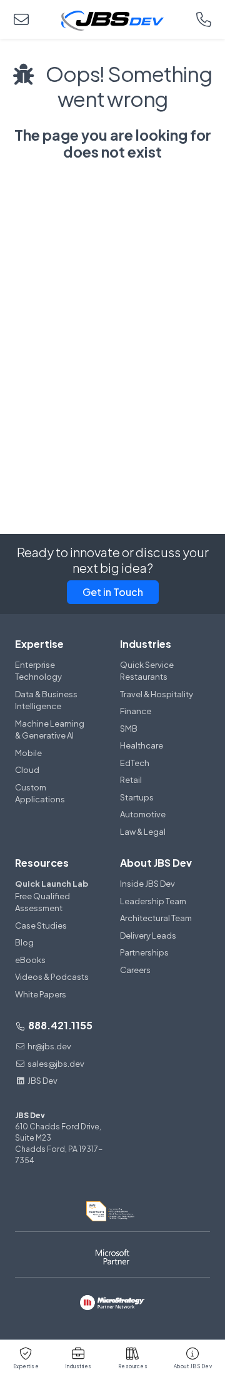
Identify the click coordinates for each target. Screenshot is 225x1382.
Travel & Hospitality (156, 694)
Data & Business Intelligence (46, 700)
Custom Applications (40, 793)
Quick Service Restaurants (147, 671)
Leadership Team (153, 901)
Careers (135, 970)
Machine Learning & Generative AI (49, 730)
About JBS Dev (156, 862)
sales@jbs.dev (56, 1064)
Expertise (39, 643)
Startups (137, 797)
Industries (145, 643)
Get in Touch (112, 591)
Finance (135, 711)
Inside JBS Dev (147, 884)
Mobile (28, 753)
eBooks (30, 960)
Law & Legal (143, 832)
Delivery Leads (148, 936)
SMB (129, 729)
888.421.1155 (59, 1025)
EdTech (134, 763)
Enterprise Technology (38, 671)
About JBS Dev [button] (193, 1366)
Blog (24, 942)
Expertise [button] (26, 1366)
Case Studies (41, 925)
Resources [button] (133, 1366)
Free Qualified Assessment (51, 896)
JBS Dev (43, 1081)
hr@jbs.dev (49, 1046)
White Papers (40, 994)
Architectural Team (156, 918)
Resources (42, 862)
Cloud (27, 770)
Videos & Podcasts (52, 977)
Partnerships (144, 952)
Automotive (143, 814)
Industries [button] (78, 1366)
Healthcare (141, 745)
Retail (131, 780)
